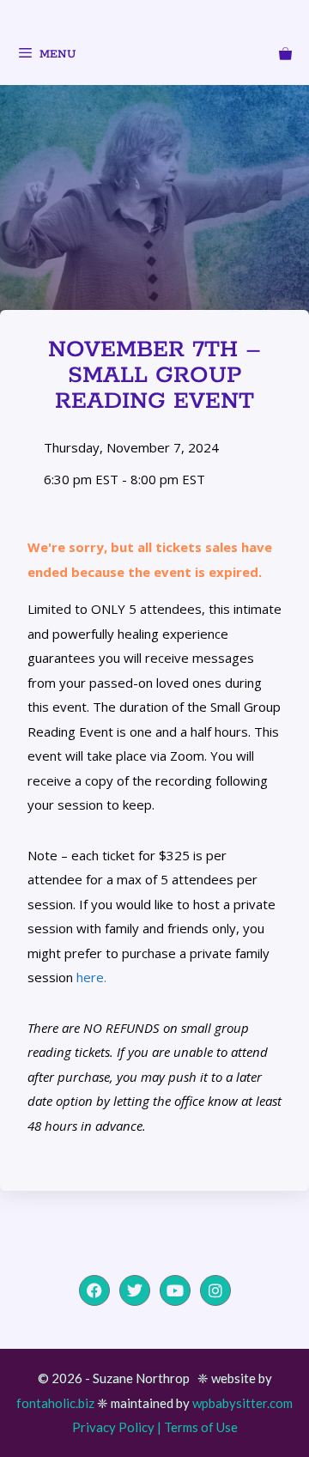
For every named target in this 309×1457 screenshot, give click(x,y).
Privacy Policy (113, 1427)
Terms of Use (201, 1427)
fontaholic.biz (55, 1403)
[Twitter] (134, 1290)
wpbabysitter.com (242, 1403)
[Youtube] (175, 1290)
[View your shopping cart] (285, 57)
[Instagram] (215, 1290)
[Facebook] (94, 1290)
